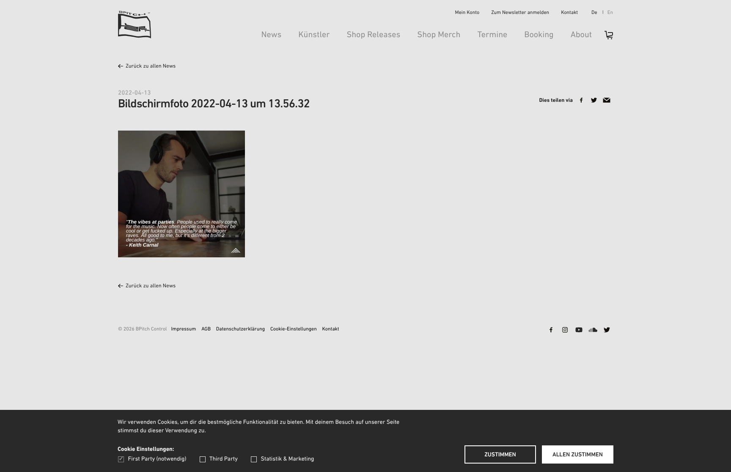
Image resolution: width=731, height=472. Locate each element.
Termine (492, 35)
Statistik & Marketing (287, 459)
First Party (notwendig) (157, 459)
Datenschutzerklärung (240, 330)
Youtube (578, 330)
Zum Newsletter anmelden (520, 13)
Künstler (314, 35)
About (581, 35)
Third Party (223, 459)
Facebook (550, 330)
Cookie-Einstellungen (293, 330)
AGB (206, 330)
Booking (538, 35)
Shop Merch (438, 35)
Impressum (183, 330)
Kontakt (569, 13)
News (271, 35)
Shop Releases (373, 35)
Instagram (564, 330)
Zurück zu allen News (151, 66)
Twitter (606, 330)
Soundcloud (592, 330)
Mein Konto (467, 13)
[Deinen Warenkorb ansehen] (604, 37)
